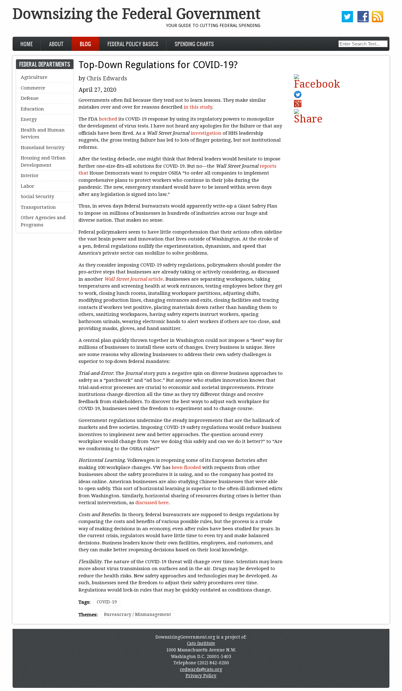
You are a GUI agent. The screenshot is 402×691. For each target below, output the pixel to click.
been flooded (186, 467)
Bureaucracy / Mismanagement (137, 614)
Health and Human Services (43, 133)
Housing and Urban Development (43, 161)
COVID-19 (107, 601)
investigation (206, 133)
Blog (85, 43)
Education (32, 109)
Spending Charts (194, 43)
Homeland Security (42, 147)
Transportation (38, 207)
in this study (198, 107)
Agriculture (34, 77)
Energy (29, 119)
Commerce (33, 88)
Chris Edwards (107, 78)
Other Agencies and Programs (43, 221)
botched (108, 119)
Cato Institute (201, 643)
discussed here (152, 502)
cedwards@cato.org (201, 669)
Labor (27, 186)
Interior (30, 175)
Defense (30, 98)
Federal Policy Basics (132, 43)
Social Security (37, 196)
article (133, 279)
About (56, 43)
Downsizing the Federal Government (136, 14)
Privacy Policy (201, 675)
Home (26, 43)
